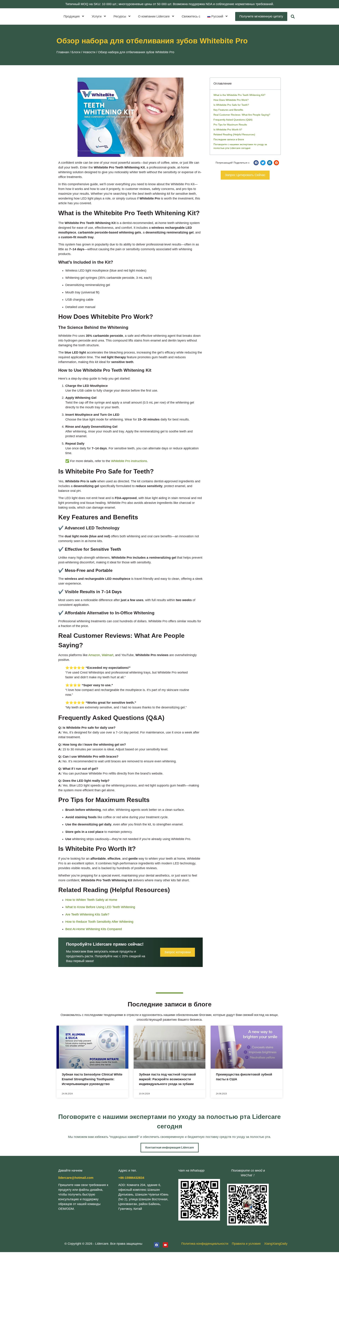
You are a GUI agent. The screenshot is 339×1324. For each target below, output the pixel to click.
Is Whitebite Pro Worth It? (227, 129)
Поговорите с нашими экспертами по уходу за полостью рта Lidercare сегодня (240, 146)
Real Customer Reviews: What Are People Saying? (241, 114)
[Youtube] (165, 1245)
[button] (218, 16)
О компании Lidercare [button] (154, 16)
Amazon (94, 655)
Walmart (107, 655)
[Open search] (293, 17)
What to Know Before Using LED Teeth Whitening (100, 907)
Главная (62, 52)
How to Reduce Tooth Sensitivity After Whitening (99, 921)
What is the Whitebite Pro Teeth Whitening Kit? (239, 95)
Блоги (76, 52)
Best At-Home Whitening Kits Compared (93, 929)
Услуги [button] (97, 16)
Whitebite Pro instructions (129, 461)
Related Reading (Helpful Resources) (234, 134)
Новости (89, 52)
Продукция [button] (72, 16)
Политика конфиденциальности (204, 1243)
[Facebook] (156, 1245)
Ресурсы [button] (120, 16)
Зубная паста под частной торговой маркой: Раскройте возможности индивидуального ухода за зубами (167, 1079)
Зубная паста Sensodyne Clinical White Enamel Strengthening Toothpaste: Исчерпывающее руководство (92, 1079)
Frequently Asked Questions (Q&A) (232, 119)
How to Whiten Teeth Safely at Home (91, 900)
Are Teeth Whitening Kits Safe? (87, 914)
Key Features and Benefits (228, 109)
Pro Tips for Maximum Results (230, 124)
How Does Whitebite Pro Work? (231, 100)
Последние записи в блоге (228, 139)
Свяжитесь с (191, 16)
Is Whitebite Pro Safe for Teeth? (231, 104)
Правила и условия (246, 1243)
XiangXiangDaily (275, 1243)
